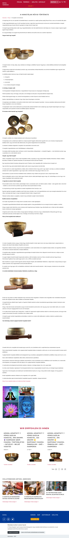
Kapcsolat (42, 2)
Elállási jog (35, 519)
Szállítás (35, 2)
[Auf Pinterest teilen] (62, 469)
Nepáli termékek (5, 4)
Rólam (30, 6)
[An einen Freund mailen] (65, 469)
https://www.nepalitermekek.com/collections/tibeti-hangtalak (16, 381)
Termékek (26, 2)
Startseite (4, 17)
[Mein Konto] (60, 2)
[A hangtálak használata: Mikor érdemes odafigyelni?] (34, 488)
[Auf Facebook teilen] (59, 469)
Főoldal (19, 2)
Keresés (33, 515)
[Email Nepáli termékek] (13, 519)
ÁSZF (15, 536)
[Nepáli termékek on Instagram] (9, 519)
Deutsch (53, 2)
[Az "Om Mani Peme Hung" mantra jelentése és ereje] (56, 486)
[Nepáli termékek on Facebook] (4, 519)
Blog (9, 17)
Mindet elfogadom (13, 532)
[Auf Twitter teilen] (56, 469)
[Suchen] (62, 2)
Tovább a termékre (8, 464)
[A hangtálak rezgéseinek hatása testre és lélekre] (12, 488)
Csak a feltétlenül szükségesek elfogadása (32, 532)
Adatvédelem (10, 536)
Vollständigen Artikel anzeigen (9, 501)
